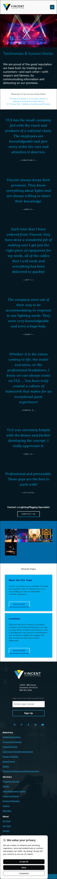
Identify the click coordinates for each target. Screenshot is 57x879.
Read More (19, 604)
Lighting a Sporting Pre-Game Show (28, 101)
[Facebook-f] (28, 724)
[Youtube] (42, 724)
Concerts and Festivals (12, 742)
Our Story (7, 821)
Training (6, 806)
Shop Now (7, 811)
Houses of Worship (10, 757)
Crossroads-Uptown (37, 98)
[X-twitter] (21, 724)
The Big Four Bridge (17, 98)
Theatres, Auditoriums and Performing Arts (21, 771)
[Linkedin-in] (35, 724)
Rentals (6, 786)
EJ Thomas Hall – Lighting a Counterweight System (28, 104)
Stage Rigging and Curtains (14, 791)
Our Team (7, 826)
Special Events (9, 762)
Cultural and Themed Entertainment (18, 752)
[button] (52, 7)
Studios (6, 766)
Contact (6, 831)
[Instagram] (14, 724)
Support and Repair (11, 796)
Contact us (29, 514)
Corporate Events (10, 747)
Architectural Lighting (12, 737)
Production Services (11, 781)
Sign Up (28, 713)
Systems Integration (11, 801)
